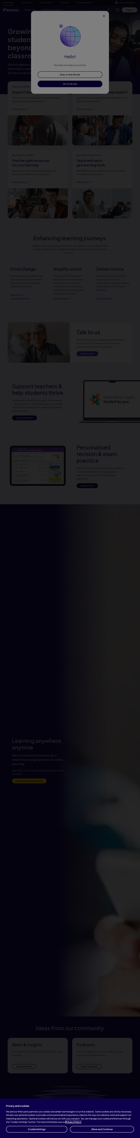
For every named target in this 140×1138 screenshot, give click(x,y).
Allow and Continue (102, 1129)
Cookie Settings (37, 1129)
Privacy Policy (73, 1122)
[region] (70, 1118)
